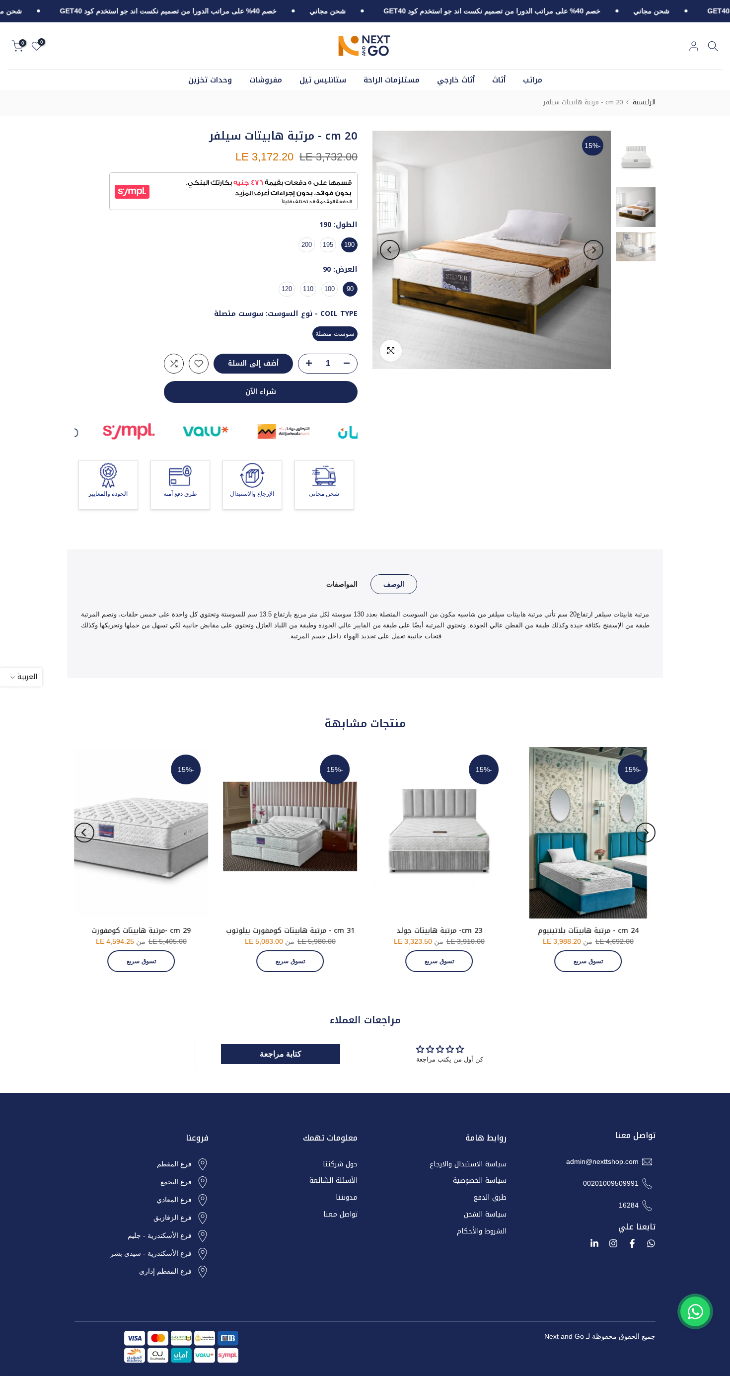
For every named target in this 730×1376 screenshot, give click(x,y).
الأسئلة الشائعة (333, 1181)
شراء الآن (260, 391)
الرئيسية (644, 102)
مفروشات (265, 80)
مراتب (532, 80)
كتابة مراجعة (280, 1054)
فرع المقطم (174, 1164)
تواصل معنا (340, 1215)
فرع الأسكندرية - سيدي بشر (151, 1253)
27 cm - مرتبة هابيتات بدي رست (260, 930)
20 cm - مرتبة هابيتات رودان (112, 930)
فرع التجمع (176, 1182)
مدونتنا (347, 1198)
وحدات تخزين (210, 80)
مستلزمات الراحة (392, 80)
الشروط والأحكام (482, 1231)
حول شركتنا (340, 1164)
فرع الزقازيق (172, 1218)
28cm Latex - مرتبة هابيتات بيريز (410, 930)
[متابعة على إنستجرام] (613, 1243)
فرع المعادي (174, 1200)
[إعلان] (632, 11)
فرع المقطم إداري (165, 1271)
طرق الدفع (490, 1198)
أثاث (499, 80)
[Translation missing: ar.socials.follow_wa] (651, 1243)
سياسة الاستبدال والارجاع (468, 1164)
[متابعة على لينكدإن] (594, 1243)
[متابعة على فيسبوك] (632, 1243)
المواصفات (342, 584)
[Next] (390, 250)
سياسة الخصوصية (480, 1181)
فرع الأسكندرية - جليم (160, 1235)
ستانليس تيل (322, 80)
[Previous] (593, 250)
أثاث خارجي (456, 80)
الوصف (393, 584)
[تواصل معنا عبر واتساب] (695, 1311)
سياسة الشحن (485, 1215)
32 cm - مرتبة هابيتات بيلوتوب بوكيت (559, 930)
